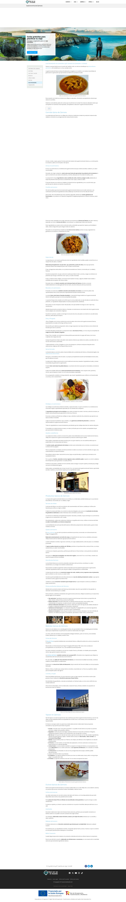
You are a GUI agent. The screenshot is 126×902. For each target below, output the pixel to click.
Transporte (31, 85)
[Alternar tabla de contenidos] (48, 108)
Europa (68, 1)
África (90, 1)
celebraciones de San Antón (52, 353)
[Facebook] (86, 866)
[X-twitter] (72, 873)
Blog (97, 1)
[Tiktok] (82, 873)
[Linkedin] (91, 866)
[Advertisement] (63, 17)
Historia (30, 71)
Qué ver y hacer (32, 73)
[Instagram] (79, 873)
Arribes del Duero (52, 655)
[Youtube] (75, 873)
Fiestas (30, 80)
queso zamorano (51, 532)
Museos (30, 75)
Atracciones (31, 78)
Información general (34, 68)
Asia (75, 1)
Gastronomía (32, 82)
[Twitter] (88, 866)
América (82, 1)
